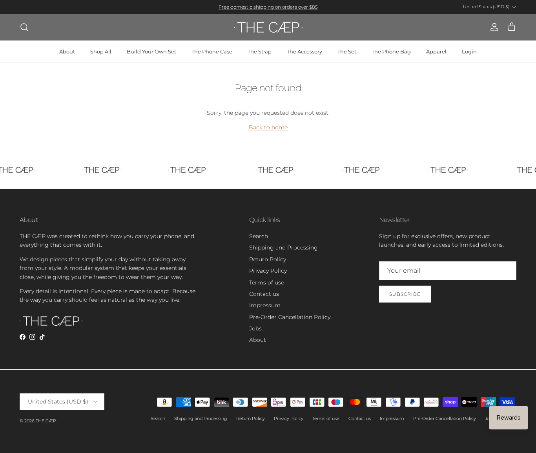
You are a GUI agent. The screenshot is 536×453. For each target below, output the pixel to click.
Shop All (100, 51)
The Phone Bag (391, 51)
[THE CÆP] (268, 27)
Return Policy (267, 259)
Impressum (265, 305)
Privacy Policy (268, 270)
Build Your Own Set (151, 51)
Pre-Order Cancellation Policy (289, 317)
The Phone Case (211, 51)
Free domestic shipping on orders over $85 (268, 7)
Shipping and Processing (283, 247)
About (67, 51)
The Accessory (304, 51)
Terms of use (266, 282)
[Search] (24, 27)
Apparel (436, 51)
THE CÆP (46, 421)
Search (258, 236)
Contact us (264, 293)
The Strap (260, 51)
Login (469, 51)
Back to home (268, 127)
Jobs (255, 328)
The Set (346, 51)
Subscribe (405, 294)
